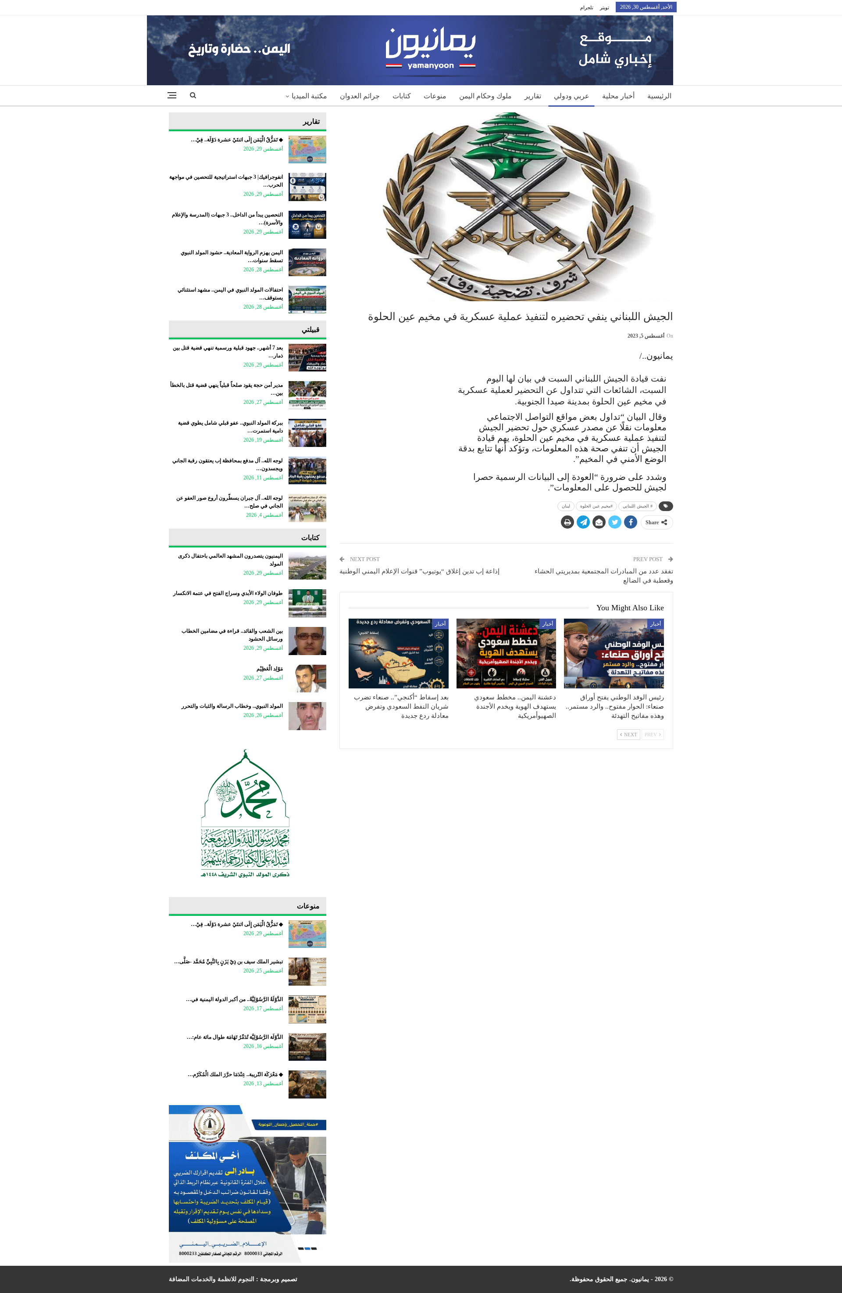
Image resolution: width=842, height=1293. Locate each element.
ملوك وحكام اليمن (485, 96)
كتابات (401, 96)
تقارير (532, 96)
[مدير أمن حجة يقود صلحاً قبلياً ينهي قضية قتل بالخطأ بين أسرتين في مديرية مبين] (307, 395)
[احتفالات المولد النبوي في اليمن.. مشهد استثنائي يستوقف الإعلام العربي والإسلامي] (307, 300)
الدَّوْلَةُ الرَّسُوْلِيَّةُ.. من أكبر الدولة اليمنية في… (234, 999)
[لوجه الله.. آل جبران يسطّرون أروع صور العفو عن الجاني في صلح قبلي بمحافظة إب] (307, 508)
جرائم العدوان (360, 96)
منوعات (435, 96)
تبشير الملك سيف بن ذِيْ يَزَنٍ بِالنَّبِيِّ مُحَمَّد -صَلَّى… (228, 961)
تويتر (604, 7)
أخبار (655, 624)
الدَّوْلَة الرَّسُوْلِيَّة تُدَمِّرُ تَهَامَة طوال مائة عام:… (235, 1037)
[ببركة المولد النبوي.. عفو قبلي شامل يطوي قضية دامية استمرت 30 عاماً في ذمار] (307, 433)
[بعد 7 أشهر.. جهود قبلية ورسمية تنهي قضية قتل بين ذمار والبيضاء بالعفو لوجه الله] (307, 358)
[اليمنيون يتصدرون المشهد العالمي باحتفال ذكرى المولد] (307, 566)
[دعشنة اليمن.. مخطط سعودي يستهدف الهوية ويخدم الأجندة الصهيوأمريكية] (507, 653)
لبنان (566, 506)
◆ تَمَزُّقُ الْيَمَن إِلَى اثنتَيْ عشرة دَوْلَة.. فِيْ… (237, 140)
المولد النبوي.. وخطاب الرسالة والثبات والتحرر (232, 706)
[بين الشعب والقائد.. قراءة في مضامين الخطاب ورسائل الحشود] (307, 641)
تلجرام (586, 7)
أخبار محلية (618, 96)
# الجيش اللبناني (638, 506)
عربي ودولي (571, 96)
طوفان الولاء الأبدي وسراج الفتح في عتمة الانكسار (228, 593)
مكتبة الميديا (309, 96)
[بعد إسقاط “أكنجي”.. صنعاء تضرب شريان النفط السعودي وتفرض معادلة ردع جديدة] (399, 653)
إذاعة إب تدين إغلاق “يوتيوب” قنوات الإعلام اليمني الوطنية (419, 571)
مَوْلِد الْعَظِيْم (270, 669)
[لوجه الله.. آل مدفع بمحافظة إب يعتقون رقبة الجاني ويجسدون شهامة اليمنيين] (307, 471)
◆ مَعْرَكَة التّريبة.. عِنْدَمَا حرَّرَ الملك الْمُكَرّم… (235, 1074)
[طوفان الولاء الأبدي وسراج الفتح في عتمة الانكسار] (307, 603)
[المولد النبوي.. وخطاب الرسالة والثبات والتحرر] (307, 716)
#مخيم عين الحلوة (596, 506)
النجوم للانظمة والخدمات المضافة (211, 1279)
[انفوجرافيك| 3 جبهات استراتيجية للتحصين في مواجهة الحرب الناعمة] (307, 187)
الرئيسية (659, 96)
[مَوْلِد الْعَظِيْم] (307, 679)
